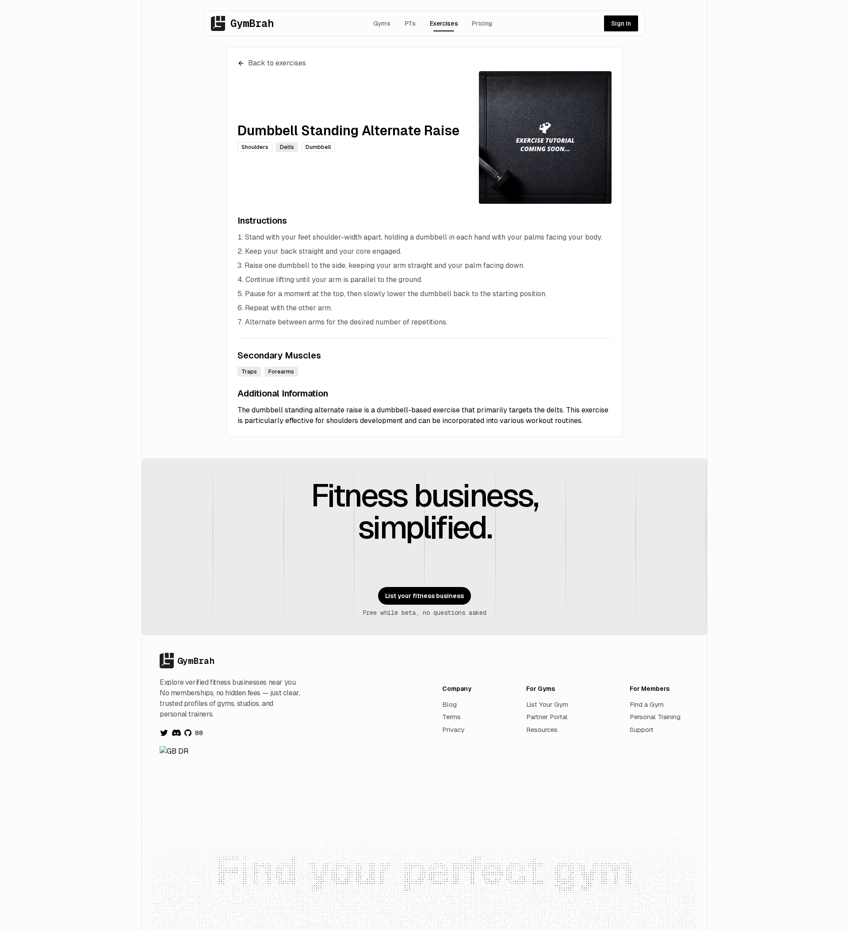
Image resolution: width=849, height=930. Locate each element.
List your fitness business (424, 596)
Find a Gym (647, 704)
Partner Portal (547, 717)
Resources (542, 729)
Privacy (453, 729)
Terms (451, 717)
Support (642, 729)
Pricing (482, 23)
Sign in (621, 23)
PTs (410, 23)
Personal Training (655, 717)
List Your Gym (547, 704)
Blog (449, 704)
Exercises (444, 23)
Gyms (381, 23)
